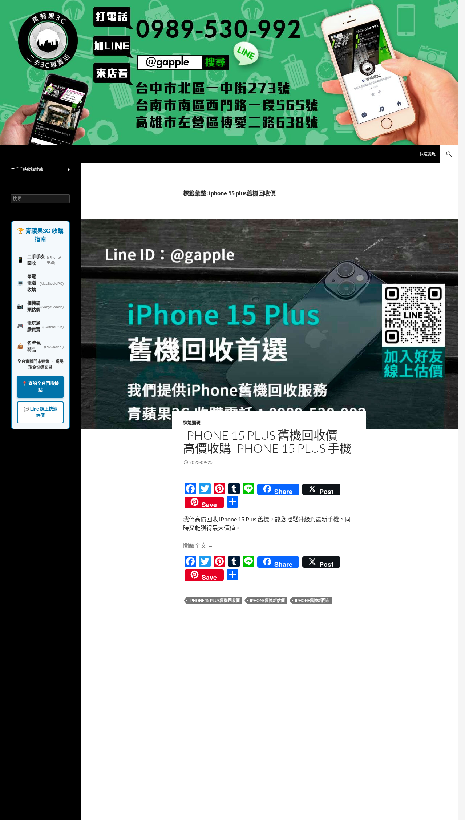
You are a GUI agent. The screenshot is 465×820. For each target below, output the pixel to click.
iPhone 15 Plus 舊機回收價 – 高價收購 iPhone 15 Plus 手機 (267, 442)
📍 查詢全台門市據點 (40, 387)
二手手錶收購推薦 (27, 169)
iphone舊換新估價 (267, 600)
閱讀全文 (198, 545)
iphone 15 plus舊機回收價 (214, 600)
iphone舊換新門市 (312, 600)
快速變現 (428, 154)
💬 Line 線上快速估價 (40, 412)
